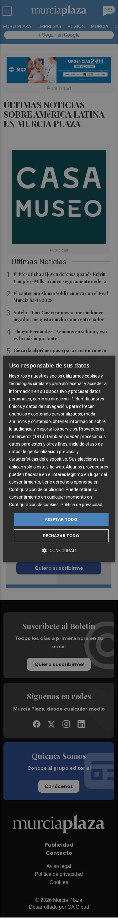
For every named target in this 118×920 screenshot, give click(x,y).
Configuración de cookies (34, 504)
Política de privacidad (81, 504)
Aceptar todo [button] (61, 519)
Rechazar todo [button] (61, 535)
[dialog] (59, 459)
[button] (59, 550)
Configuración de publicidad (36, 489)
